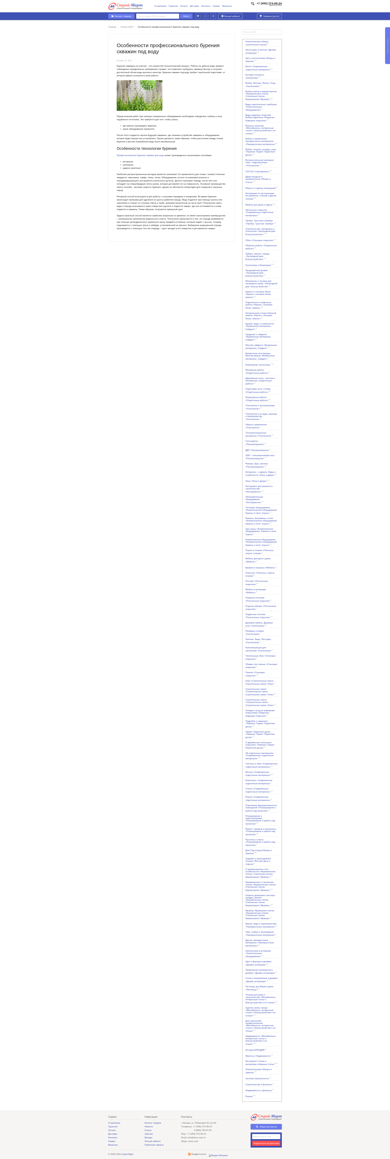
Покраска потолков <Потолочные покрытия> (258, 599)
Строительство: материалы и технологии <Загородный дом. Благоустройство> (260, 231)
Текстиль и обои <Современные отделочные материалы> (261, 765)
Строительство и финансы (259, 1084)
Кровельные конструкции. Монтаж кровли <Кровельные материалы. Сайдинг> (260, 356)
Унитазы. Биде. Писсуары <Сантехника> (258, 640)
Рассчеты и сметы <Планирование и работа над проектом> (260, 842)
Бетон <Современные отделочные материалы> (259, 68)
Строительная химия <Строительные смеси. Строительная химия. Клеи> (260, 692)
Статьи (148, 1130)
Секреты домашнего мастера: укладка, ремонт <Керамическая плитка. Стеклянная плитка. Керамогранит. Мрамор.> (260, 900)
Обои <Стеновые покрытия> (260, 240)
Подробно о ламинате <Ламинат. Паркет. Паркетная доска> (260, 724)
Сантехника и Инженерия (259, 264)
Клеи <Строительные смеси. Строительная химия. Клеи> (260, 682)
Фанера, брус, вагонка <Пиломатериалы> (256, 465)
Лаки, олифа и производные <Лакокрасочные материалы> (260, 933)
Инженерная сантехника (259, 364)
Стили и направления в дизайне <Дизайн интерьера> (261, 979)
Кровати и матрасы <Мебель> (261, 567)
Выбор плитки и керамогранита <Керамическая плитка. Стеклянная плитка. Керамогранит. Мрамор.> (261, 95)
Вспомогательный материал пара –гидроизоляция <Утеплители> (259, 163)
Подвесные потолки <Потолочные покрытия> (258, 616)
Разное (250, 1096)
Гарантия (173, 6)
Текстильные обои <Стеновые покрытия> (260, 657)
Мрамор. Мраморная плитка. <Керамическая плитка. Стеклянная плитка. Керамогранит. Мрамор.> (260, 914)
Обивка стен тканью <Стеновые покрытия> (261, 665)
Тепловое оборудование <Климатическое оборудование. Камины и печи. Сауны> (261, 510)
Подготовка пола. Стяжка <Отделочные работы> (258, 390)
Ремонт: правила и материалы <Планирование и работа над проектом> (260, 831)
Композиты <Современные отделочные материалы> (258, 782)
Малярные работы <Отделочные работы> (257, 371)
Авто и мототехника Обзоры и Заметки (260, 59)
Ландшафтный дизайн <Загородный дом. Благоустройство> (256, 273)
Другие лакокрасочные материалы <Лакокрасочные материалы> (259, 943)
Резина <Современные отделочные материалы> (258, 798)
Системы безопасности (258, 1078)
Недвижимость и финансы (259, 1090)
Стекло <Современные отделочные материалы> (259, 790)
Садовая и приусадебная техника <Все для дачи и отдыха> (258, 861)
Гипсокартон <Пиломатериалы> (255, 442)
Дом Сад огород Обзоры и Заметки (258, 852)
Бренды (148, 1137)
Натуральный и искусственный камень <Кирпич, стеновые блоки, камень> (260, 316)
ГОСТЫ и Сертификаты (258, 171)
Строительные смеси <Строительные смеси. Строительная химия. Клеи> (260, 702)
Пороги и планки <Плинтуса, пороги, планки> (259, 551)
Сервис (216, 6)
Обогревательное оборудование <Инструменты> (254, 499)
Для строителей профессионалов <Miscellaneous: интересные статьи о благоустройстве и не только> (260, 1026)
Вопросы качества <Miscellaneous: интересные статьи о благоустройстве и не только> (260, 129)
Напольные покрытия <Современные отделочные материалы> (259, 212)
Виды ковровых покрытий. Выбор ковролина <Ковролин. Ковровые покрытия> (260, 118)
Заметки (149, 1134)
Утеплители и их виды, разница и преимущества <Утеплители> (261, 416)
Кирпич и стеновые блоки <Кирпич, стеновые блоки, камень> (258, 294)
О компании (160, 6)
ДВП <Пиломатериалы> (257, 449)
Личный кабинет (232, 16)
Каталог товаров (153, 1123)
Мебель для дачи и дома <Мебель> (257, 560)
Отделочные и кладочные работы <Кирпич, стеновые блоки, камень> (258, 305)
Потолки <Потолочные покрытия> (256, 582)
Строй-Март (127, 1154)
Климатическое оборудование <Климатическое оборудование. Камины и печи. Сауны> (261, 542)
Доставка (194, 6)
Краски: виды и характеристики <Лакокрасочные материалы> (261, 925)
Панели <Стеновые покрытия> (255, 674)
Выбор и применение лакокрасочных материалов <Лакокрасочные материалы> (261, 141)
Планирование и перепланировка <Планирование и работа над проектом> (260, 820)
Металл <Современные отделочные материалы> (259, 773)
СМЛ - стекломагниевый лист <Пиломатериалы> (260, 457)
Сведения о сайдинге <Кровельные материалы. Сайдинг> (258, 337)
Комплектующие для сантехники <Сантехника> (259, 649)
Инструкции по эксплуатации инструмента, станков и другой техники (260, 196)
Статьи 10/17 (127, 27)
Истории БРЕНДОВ (256, 1049)
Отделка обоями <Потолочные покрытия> (260, 607)
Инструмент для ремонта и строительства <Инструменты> (259, 489)
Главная (112, 27)
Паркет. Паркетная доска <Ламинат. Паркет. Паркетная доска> (260, 734)
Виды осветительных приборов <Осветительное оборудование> (261, 107)
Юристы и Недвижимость (259, 1055)
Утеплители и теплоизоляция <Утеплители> (260, 407)
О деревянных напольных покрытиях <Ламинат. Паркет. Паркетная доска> (260, 745)
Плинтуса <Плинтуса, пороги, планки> (260, 574)
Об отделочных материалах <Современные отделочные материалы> (259, 756)
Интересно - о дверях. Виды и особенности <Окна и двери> (261, 473)
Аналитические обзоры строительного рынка (257, 43)
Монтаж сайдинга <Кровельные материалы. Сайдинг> (261, 346)
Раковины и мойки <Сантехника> (254, 632)
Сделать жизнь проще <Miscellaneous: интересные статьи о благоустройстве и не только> (260, 1011)
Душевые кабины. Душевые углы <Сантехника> (259, 624)
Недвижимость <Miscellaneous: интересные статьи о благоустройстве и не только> (260, 1040)
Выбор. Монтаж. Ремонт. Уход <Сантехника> (260, 84)
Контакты (205, 6)
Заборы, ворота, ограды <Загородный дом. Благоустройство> (257, 256)
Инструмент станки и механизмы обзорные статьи (261, 1062)
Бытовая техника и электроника (254, 76)
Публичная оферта (154, 1145)
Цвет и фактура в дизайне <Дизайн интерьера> (258, 963)
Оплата (184, 6)
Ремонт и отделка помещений (261, 187)
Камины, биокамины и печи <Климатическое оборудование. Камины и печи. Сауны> (261, 521)
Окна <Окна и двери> (257, 480)
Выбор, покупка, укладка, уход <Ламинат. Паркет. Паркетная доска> (260, 152)
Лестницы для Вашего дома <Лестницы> (259, 988)
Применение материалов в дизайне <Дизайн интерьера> (261, 971)
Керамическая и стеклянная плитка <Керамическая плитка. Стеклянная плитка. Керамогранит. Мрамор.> (260, 886)
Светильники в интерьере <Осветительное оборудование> (258, 953)
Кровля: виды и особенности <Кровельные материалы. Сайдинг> (259, 326)
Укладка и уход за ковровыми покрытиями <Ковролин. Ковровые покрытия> (260, 713)
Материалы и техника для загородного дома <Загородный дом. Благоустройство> (261, 284)
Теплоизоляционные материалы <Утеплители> (259, 434)
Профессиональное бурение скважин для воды (140, 155)
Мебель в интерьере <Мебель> (255, 591)
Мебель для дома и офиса (260, 204)
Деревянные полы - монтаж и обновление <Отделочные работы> (260, 381)
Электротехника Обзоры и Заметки (258, 1071)
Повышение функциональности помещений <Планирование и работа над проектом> (261, 808)
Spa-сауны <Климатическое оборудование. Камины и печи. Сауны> (261, 531)
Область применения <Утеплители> (256, 426)
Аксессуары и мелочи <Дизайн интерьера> (260, 51)
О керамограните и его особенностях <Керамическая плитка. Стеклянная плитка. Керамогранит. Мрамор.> (260, 873)
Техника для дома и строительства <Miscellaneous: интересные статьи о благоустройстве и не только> (261, 998)
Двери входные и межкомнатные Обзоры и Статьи (258, 179)
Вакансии (227, 6)
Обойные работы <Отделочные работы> (261, 247)
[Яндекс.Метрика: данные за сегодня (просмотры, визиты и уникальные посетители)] (218, 1155)
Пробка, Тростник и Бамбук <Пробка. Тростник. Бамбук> (260, 222)
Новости (149, 1126)
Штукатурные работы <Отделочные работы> (257, 398)
